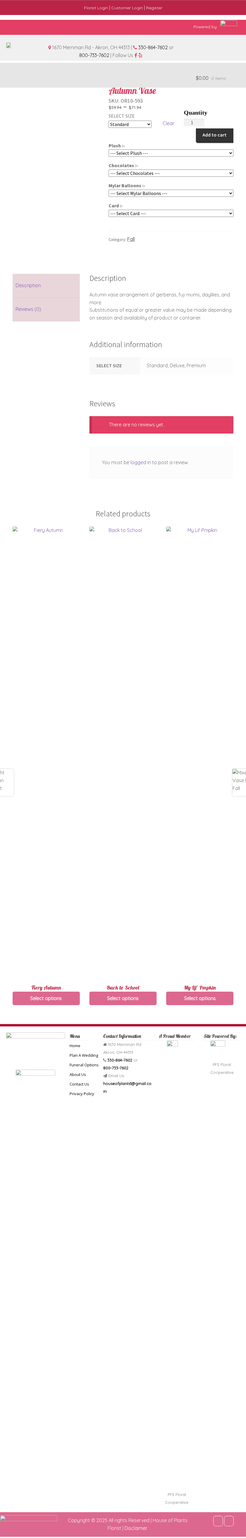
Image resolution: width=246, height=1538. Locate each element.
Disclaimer (135, 1528)
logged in (140, 462)
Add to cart (214, 135)
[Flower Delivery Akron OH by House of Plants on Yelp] (229, 1521)
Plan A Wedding (84, 1055)
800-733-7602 (94, 55)
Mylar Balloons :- (127, 185)
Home (75, 1045)
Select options (46, 998)
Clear (168, 123)
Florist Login (96, 8)
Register (154, 8)
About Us (78, 1074)
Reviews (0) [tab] (28, 309)
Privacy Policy (82, 1093)
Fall (131, 239)
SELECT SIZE (122, 116)
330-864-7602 (153, 47)
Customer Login (127, 8)
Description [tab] (28, 285)
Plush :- (117, 146)
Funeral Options (84, 1065)
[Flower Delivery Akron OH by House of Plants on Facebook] (218, 1521)
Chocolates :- (123, 165)
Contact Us (79, 1084)
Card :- (116, 206)
